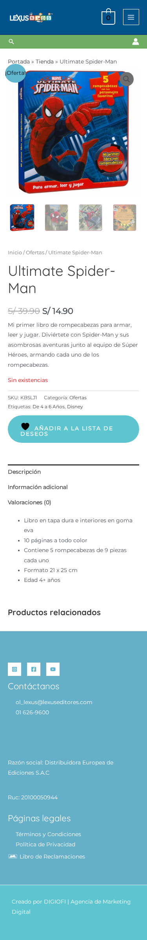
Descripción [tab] (24, 472)
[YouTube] (53, 669)
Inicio (15, 252)
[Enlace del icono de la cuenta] (135, 41)
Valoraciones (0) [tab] (29, 502)
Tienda (45, 61)
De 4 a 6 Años (49, 406)
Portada (19, 61)
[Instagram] (14, 669)
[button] (11, 41)
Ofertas (35, 252)
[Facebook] (33, 669)
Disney (75, 406)
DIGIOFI (55, 901)
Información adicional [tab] (38, 487)
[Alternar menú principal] (131, 17)
